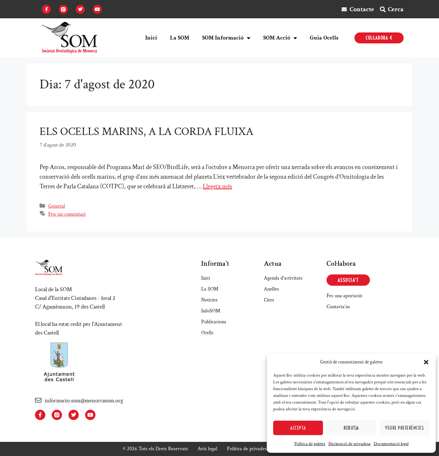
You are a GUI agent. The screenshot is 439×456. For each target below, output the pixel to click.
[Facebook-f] (46, 9)
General (56, 206)
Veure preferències (404, 428)
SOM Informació (223, 37)
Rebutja (351, 428)
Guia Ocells (324, 37)
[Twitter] (80, 9)
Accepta (298, 428)
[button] (426, 362)
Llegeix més (217, 186)
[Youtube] (97, 9)
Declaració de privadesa (349, 444)
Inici (151, 37)
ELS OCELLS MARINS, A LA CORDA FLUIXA (146, 131)
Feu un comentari (67, 214)
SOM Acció (276, 37)
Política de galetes (309, 444)
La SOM (179, 37)
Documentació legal (391, 444)
